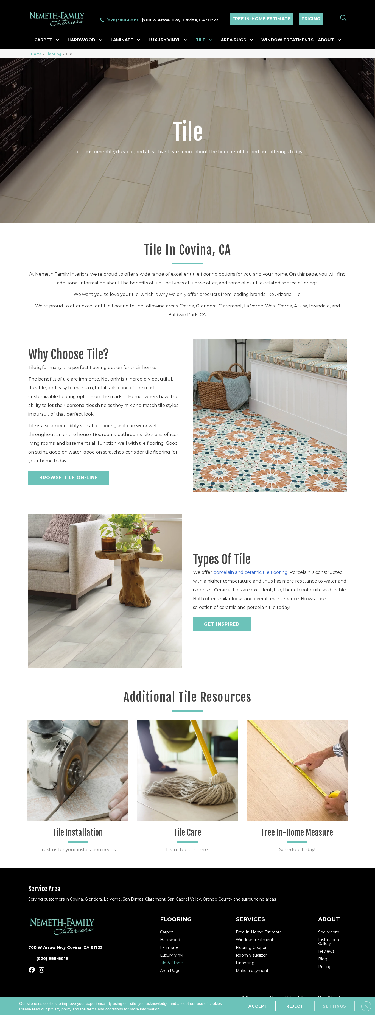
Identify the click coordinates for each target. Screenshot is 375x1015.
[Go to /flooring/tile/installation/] (77, 788)
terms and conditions (105, 1009)
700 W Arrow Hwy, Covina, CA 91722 (180, 20)
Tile (200, 39)
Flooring (53, 54)
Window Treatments (287, 39)
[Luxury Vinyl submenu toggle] (185, 39)
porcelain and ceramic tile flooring (250, 572)
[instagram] (41, 970)
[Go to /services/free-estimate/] (297, 788)
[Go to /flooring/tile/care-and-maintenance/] (187, 788)
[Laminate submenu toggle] (138, 39)
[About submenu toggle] (339, 39)
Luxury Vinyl (164, 39)
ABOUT (329, 919)
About (326, 39)
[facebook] (32, 970)
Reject (295, 1006)
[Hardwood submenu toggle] (100, 39)
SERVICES (250, 919)
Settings (334, 1006)
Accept (257, 1006)
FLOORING (176, 919)
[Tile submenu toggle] (210, 39)
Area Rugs (233, 39)
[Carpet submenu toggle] (57, 39)
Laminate (122, 39)
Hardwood (81, 39)
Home (36, 54)
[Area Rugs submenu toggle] (251, 39)
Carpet (43, 39)
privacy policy (59, 1009)
